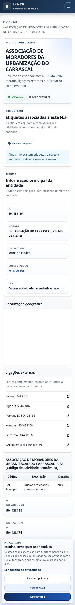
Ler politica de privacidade (22, 570)
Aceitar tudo (37, 596)
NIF (15, 22)
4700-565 (18, 271)
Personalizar (37, 587)
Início (6, 22)
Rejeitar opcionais (37, 578)
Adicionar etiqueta (22, 143)
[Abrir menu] (68, 6)
